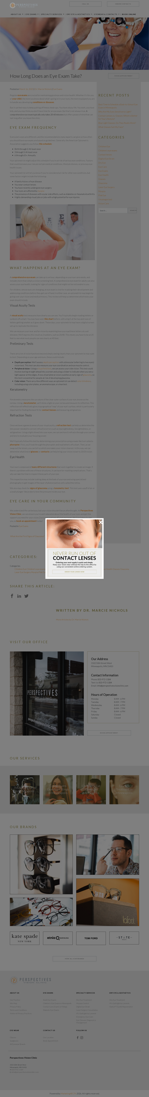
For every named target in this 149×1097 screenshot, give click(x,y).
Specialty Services (52, 14)
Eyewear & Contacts (106, 14)
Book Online (129, 14)
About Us (16, 14)
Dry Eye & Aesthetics (78, 14)
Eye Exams (31, 14)
